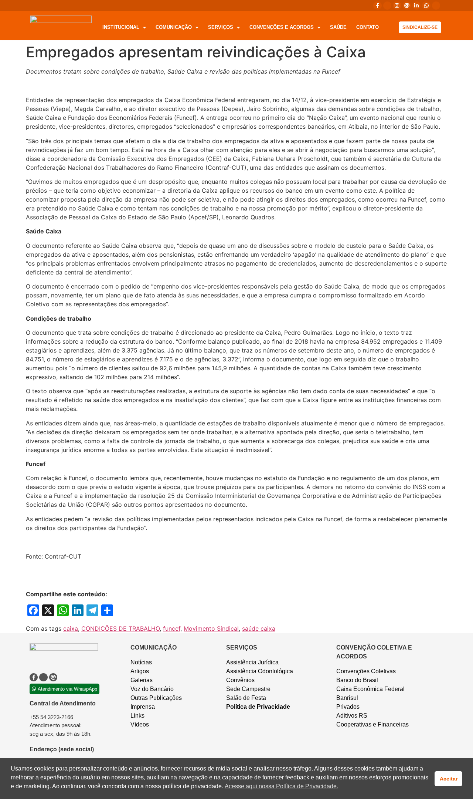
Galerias (141, 680)
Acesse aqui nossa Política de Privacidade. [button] (281, 786)
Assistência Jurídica (252, 662)
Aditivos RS (351, 715)
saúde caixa (258, 628)
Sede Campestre (248, 689)
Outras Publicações (156, 698)
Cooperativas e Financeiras (372, 724)
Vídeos (139, 724)
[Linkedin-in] (416, 5)
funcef (171, 628)
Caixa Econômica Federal (370, 689)
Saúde (338, 27)
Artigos (139, 671)
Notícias (141, 662)
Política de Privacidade (258, 707)
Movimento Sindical (211, 628)
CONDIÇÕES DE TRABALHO (120, 628)
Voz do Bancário (152, 689)
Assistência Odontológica (259, 671)
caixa (70, 628)
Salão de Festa (246, 698)
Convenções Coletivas (366, 671)
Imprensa (142, 707)
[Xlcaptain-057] (387, 5)
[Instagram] (397, 5)
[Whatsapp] (426, 5)
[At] (407, 5)
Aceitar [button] (448, 779)
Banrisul (347, 698)
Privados (348, 707)
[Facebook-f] (377, 5)
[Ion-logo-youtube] (436, 5)
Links (137, 715)
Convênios (240, 680)
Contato (367, 27)
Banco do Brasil (357, 680)
